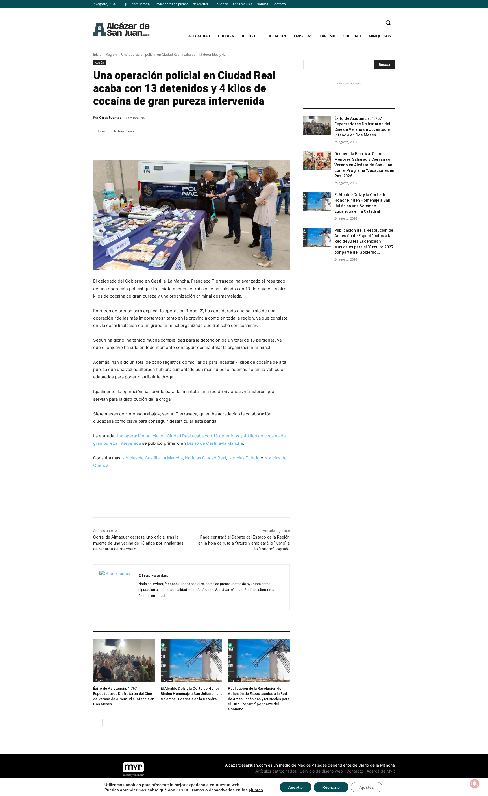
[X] (391, 4)
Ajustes (366, 787)
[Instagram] (383, 4)
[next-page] (105, 722)
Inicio (97, 54)
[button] (388, 22)
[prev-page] (96, 722)
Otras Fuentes (110, 117)
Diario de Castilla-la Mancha (215, 443)
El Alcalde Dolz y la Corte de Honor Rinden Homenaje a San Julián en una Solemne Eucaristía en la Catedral (191, 693)
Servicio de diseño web (321, 771)
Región (111, 54)
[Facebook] (376, 4)
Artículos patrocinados (276, 771)
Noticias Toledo (244, 458)
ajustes (256, 790)
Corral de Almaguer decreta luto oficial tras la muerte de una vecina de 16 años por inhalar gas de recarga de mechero (138, 543)
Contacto (354, 771)
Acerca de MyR (381, 771)
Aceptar (295, 787)
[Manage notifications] (474, 783)
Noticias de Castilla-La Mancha (152, 458)
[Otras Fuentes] (115, 587)
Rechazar (331, 787)
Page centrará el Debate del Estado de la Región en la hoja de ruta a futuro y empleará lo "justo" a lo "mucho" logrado (244, 543)
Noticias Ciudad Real (205, 458)
